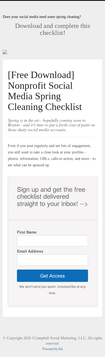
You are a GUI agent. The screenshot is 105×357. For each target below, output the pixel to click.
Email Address (30, 251)
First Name (27, 232)
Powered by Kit (53, 349)
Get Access (52, 275)
